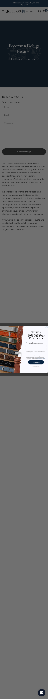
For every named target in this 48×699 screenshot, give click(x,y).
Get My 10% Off (36, 362)
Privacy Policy (39, 358)
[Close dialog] (46, 327)
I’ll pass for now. (36, 366)
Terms (43, 358)
